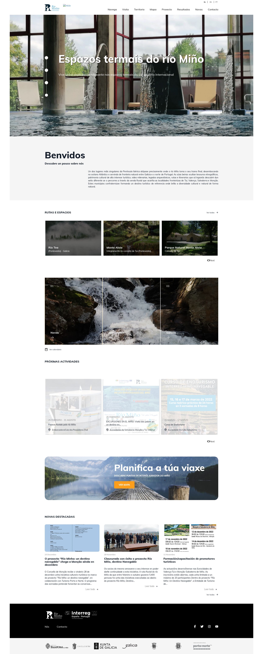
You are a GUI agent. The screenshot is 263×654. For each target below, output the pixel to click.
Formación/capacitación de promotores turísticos (189, 560)
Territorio (139, 9)
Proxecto (167, 9)
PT (216, 2)
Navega (112, 9)
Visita (125, 9)
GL (205, 2)
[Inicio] (52, 6)
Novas (199, 9)
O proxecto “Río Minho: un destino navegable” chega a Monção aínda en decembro (69, 561)
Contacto (213, 9)
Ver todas (210, 212)
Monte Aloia (114, 247)
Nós (47, 626)
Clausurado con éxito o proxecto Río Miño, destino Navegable (128, 560)
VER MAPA (124, 484)
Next (212, 260)
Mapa (153, 9)
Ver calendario (55, 349)
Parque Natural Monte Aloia (183, 247)
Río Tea (53, 247)
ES (211, 2)
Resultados (183, 9)
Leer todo (90, 589)
